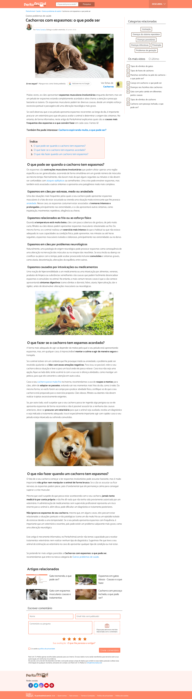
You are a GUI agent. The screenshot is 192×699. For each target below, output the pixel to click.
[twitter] (36, 685)
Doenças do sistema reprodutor (146, 34)
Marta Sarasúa (41, 29)
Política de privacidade (105, 696)
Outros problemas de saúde (51, 11)
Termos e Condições (88, 696)
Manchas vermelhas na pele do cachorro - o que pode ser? (148, 76)
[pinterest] (51, 685)
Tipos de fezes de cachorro (142, 71)
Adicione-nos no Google (80, 83)
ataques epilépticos (55, 181)
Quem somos (62, 696)
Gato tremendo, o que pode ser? (60, 577)
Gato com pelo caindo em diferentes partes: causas (146, 93)
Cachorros (108, 87)
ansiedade (31, 203)
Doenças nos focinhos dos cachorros (146, 87)
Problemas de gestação (146, 50)
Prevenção (156, 45)
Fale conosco (73, 696)
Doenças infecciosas (140, 45)
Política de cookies (121, 696)
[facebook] (30, 685)
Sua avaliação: (59, 643)
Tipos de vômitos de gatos (141, 66)
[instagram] (41, 685)
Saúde (38, 11)
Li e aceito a (43, 649)
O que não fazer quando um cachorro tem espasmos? (61, 154)
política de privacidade (47, 648)
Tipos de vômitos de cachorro (143, 99)
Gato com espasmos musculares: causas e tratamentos (60, 594)
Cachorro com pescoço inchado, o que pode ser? (146, 105)
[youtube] (46, 685)
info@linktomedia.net (94, 663)
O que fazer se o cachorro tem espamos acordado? (60, 150)
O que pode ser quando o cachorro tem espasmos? (60, 146)
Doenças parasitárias (146, 40)
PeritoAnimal (30, 11)
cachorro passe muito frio (49, 382)
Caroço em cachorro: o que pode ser (146, 83)
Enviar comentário (109, 650)
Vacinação (146, 29)
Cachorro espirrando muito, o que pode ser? (82, 130)
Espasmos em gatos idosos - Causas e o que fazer (110, 579)
